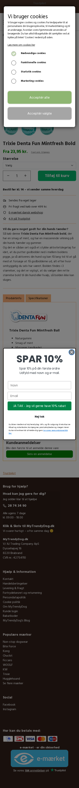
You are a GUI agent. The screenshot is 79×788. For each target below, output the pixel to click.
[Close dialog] (71, 352)
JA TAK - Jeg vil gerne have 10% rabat (39, 406)
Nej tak (39, 416)
